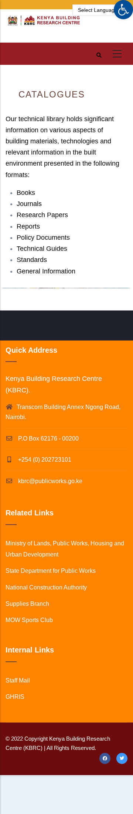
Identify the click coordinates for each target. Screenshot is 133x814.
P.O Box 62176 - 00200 (48, 438)
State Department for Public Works (51, 571)
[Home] (43, 24)
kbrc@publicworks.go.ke (49, 481)
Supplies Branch (27, 604)
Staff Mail (18, 680)
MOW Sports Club (29, 620)
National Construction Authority (46, 587)
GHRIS (15, 697)
